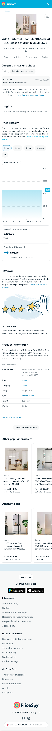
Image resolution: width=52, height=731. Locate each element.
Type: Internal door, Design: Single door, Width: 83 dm (26, 49)
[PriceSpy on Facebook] (23, 718)
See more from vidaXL (12, 417)
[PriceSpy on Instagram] (29, 718)
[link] (16, 469)
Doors (7, 11)
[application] (26, 195)
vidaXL (25, 380)
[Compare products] (47, 17)
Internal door (28, 395)
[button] (5, 71)
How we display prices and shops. (29, 95)
